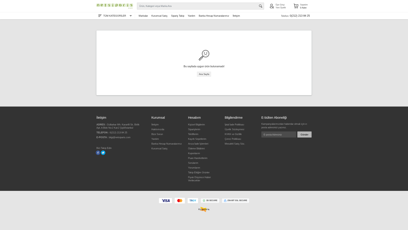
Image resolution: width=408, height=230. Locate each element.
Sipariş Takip (177, 15)
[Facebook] (98, 152)
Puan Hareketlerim (198, 158)
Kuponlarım (194, 153)
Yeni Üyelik (281, 7)
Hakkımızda (157, 129)
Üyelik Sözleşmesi (234, 129)
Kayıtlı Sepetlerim (197, 139)
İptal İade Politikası (234, 124)
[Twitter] (103, 152)
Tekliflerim (193, 134)
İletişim (236, 15)
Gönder (304, 134)
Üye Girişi (280, 5)
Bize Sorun (157, 134)
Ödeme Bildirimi (196, 148)
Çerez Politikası (233, 139)
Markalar (143, 15)
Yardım (191, 15)
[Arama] (260, 6)
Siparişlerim (194, 129)
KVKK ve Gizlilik (233, 134)
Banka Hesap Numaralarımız (214, 15)
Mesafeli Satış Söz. (235, 143)
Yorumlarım (194, 167)
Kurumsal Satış (159, 15)
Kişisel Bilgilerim (196, 124)
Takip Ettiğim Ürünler (199, 172)
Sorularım (193, 162)
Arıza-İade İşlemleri (198, 143)
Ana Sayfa (204, 74)
